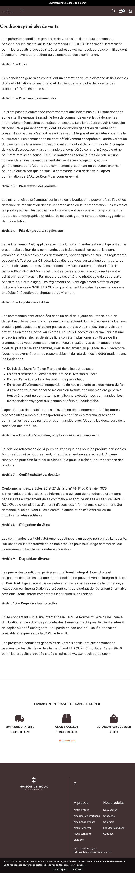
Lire (87, 865)
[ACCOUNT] (130, 11)
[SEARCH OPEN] (113, 11)
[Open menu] (22, 10)
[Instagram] (75, 783)
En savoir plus (67, 740)
